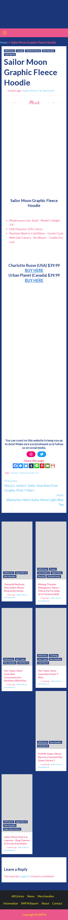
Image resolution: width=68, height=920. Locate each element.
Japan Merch (21, 573)
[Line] (36, 465)
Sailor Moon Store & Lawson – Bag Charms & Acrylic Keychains (17, 840)
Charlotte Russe (33, 51)
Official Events (53, 576)
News (30, 896)
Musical (41, 576)
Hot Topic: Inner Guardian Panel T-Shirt (48, 674)
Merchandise (48, 51)
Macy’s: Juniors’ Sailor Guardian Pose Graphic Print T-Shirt (31, 485)
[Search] (63, 33)
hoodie (31, 472)
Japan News (57, 573)
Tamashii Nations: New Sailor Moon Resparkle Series (14, 587)
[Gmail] (52, 465)
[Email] (47, 465)
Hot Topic (20, 659)
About (45, 903)
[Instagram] (31, 454)
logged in (25, 876)
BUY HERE (34, 270)
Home (4, 42)
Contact (57, 903)
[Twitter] (41, 454)
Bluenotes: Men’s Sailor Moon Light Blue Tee (35, 499)
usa (37, 472)
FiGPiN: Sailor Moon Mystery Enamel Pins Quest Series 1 (50, 757)
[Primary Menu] (5, 32)
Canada (20, 51)
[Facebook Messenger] (20, 465)
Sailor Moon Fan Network (38, 90)
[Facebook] (15, 465)
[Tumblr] (31, 465)
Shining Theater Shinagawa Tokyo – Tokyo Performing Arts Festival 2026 (49, 589)
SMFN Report (29, 903)
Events (53, 569)
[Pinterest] (42, 465)
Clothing (22, 472)
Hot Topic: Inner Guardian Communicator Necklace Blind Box (15, 675)
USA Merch (10, 54)
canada (13, 472)
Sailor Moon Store (12, 829)
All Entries (9, 51)
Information (43, 573)
